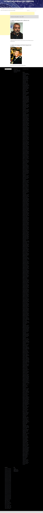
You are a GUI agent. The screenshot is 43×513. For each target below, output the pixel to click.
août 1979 (27, 148)
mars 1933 (24, 353)
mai (6, 504)
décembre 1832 (24, 448)
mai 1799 (23, 456)
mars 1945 (24, 307)
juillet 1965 (24, 215)
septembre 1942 (27, 318)
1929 (6, 485)
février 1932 (26, 356)
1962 (10, 491)
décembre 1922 (24, 387)
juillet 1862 (26, 441)
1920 (7, 483)
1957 (10, 490)
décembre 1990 (24, 95)
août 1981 (27, 138)
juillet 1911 (24, 411)
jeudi (7, 503)
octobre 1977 (27, 156)
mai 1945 (28, 306)
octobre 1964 (27, 218)
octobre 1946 (27, 299)
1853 (7, 475)
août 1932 (24, 356)
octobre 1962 (27, 227)
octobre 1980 (27, 142)
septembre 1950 (24, 281)
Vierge (22, 8)
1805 (9, 471)
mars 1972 (24, 183)
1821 (10, 472)
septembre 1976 (24, 162)
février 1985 (26, 121)
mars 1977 (24, 159)
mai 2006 (23, 74)
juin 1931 (26, 359)
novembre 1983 (24, 128)
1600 (9, 468)
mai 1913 (23, 408)
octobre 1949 (27, 285)
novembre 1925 (24, 378)
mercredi (6, 505)
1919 (6, 483)
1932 (10, 485)
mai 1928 (28, 369)
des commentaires (16, 470)
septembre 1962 (24, 228)
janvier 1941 (26, 323)
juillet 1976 (24, 163)
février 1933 (26, 353)
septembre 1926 (24, 375)
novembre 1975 (24, 166)
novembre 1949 (24, 285)
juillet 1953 (24, 268)
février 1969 (26, 197)
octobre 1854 (24, 443)
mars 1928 (24, 370)
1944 (6, 488)
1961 (9, 491)
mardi (7, 504)
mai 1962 (28, 229)
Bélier (3, 8)
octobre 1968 (27, 199)
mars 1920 (24, 395)
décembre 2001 (24, 76)
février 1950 (26, 283)
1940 (7, 487)
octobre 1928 (24, 368)
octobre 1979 (27, 147)
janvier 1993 (26, 86)
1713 (7, 469)
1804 (7, 471)
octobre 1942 (24, 318)
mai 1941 (23, 323)
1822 (5, 473)
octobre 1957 (27, 249)
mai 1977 (28, 158)
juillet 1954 (24, 263)
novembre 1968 (24, 199)
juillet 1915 (26, 403)
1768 (6, 470)
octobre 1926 (27, 374)
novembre (8, 505)
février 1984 (26, 126)
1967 (10, 492)
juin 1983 (26, 130)
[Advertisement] (5, 25)
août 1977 (27, 157)
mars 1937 (24, 340)
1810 (5, 472)
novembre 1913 (24, 407)
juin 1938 (23, 335)
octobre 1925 (27, 378)
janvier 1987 (26, 112)
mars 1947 (24, 297)
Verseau (20, 8)
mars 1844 (24, 446)
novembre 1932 (27, 354)
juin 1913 (27, 407)
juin (9, 503)
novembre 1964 (24, 218)
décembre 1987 (24, 108)
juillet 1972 (24, 182)
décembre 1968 (27, 198)
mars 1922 (24, 390)
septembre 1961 (24, 233)
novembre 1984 (24, 123)
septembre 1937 (24, 338)
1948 (5, 489)
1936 (9, 486)
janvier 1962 (24, 231)
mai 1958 (28, 246)
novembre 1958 (24, 244)
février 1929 (26, 367)
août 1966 (27, 209)
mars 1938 (28, 335)
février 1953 (26, 269)
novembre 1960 (24, 236)
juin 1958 (26, 246)
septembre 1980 (24, 143)
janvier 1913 (26, 408)
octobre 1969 (27, 194)
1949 (6, 489)
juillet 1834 (28, 447)
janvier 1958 (24, 248)
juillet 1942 (26, 319)
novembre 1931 (27, 357)
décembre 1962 (27, 226)
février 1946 (26, 302)
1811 (6, 472)
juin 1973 (23, 177)
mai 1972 (28, 182)
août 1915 (24, 403)
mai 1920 (28, 394)
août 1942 (24, 319)
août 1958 (27, 245)
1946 (9, 488)
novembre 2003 (24, 75)
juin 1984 (26, 125)
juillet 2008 (27, 73)
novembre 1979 (24, 147)
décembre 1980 (27, 141)
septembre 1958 (24, 245)
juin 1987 (23, 111)
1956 (9, 490)
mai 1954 (28, 263)
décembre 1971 (27, 184)
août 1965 (27, 214)
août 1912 (27, 409)
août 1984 (27, 124)
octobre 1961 (27, 232)
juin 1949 (26, 287)
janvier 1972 (24, 184)
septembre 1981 (24, 138)
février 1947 (26, 297)
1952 (10, 489)
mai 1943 (28, 315)
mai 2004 (28, 74)
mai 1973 (25, 177)
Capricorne (7, 8)
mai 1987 (25, 111)
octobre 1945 (27, 304)
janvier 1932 (24, 357)
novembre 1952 (24, 271)
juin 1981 (26, 139)
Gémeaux (10, 8)
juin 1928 (26, 369)
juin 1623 (27, 461)
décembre (8, 501)
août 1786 (24, 457)
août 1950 (27, 281)
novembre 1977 (24, 156)
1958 (5, 491)
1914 (6, 482)
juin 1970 (26, 191)
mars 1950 (24, 283)
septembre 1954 (24, 262)
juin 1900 (28, 421)
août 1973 (27, 176)
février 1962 (26, 230)
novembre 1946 (24, 299)
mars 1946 (24, 302)
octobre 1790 (26, 456)
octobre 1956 (27, 254)
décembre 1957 (27, 248)
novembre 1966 (24, 208)
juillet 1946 (24, 301)
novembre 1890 (27, 429)
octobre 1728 (24, 460)
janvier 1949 (24, 289)
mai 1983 (28, 130)
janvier (5, 503)
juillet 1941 (26, 322)
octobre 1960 (27, 236)
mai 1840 (23, 447)
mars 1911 (26, 411)
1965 (7, 492)
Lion (11, 8)
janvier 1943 (24, 317)
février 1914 (24, 406)
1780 (7, 470)
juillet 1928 (24, 369)
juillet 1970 (24, 191)
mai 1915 (23, 404)
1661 (6, 469)
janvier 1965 (24, 217)
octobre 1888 (26, 431)
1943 (5, 488)
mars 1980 (24, 145)
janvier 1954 (24, 265)
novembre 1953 (24, 266)
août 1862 (24, 441)
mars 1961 (24, 235)
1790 (10, 470)
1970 (7, 493)
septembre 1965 (24, 214)
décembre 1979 (27, 146)
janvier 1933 (24, 354)
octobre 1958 (27, 244)
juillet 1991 (27, 93)
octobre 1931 (24, 358)
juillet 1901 (24, 421)
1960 (7, 491)
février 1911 (24, 412)
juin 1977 (26, 158)
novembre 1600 (27, 462)
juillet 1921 (24, 392)
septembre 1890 (24, 430)
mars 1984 (24, 126)
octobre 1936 (24, 341)
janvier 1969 (24, 198)
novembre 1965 (24, 213)
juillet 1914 (24, 405)
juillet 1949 (24, 287)
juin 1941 (28, 322)
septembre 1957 (24, 250)
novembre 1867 (24, 440)
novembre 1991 (24, 92)
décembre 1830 (24, 449)
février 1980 (26, 145)
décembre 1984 (27, 122)
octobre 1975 (27, 166)
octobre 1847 (27, 444)
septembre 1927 (24, 372)
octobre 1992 (27, 87)
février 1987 (24, 112)
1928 (5, 485)
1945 (7, 488)
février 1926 (24, 377)
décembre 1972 (24, 179)
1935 (7, 486)
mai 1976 (26, 163)
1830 (9, 473)
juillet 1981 (24, 139)
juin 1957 (26, 251)
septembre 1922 (24, 389)
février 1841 (26, 446)
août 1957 (27, 250)
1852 (6, 475)
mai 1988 (25, 106)
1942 (10, 487)
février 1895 (24, 427)
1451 (6, 468)
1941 (9, 487)
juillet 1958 (24, 246)
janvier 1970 (26, 192)
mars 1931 (28, 359)
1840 (6, 474)
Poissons (13, 8)
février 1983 (26, 131)
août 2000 (27, 77)
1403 (5, 468)
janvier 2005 (26, 74)
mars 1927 (24, 373)
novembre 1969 (24, 194)
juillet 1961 (24, 234)
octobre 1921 (24, 391)
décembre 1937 (24, 337)
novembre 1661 (24, 461)
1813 (7, 472)
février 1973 (24, 178)
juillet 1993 (26, 85)
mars (9, 504)
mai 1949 (28, 287)
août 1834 (26, 447)
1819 (9, 472)
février (8, 502)
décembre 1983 (27, 127)
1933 (5, 486)
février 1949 (26, 288)
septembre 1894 (27, 427)
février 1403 (24, 464)
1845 (10, 474)
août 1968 (27, 200)
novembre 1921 (26, 390)
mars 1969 (24, 197)
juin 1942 (28, 319)
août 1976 (27, 162)
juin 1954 (26, 263)
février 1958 (26, 247)
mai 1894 (23, 428)
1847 (5, 475)
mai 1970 (28, 191)
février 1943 (26, 316)
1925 (7, 484)
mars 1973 (28, 177)
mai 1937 (28, 339)
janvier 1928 (26, 370)
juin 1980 (26, 144)
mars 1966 (24, 211)
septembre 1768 (24, 458)
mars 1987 (28, 111)
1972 (10, 493)
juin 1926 (26, 376)
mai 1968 (28, 201)
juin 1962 (26, 229)
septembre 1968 (24, 200)
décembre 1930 (27, 360)
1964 (6, 492)
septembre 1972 (24, 181)
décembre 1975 (27, 165)
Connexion (15, 468)
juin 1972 (26, 182)
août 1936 (24, 342)
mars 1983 (24, 131)
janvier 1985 (24, 122)
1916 (9, 482)
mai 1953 (28, 268)
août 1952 (27, 272)
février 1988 (24, 107)
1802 (6, 471)
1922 (10, 483)
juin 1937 (26, 339)
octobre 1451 (26, 463)
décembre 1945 (27, 303)
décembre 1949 (27, 284)
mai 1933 (28, 352)
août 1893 (26, 428)
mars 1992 (26, 89)
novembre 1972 (24, 180)
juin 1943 (26, 315)
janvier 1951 (24, 279)
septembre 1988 (24, 105)
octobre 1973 (27, 175)
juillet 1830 (27, 449)
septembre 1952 (24, 272)
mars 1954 (24, 264)
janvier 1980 (24, 146)
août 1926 (27, 375)
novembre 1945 (24, 304)
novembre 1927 (24, 371)
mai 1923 (26, 385)
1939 (6, 487)
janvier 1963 (24, 226)
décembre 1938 (24, 332)
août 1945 (27, 305)
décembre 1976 (27, 160)
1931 (9, 485)
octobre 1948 (27, 290)
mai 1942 (23, 320)
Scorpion (17, 8)
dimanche (6, 502)
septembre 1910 (24, 413)
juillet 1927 (27, 372)
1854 (9, 475)
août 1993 (24, 85)
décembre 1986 (24, 113)
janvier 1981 (24, 141)
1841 (7, 474)
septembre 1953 (24, 267)
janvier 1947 (24, 298)
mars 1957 (24, 252)
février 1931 (24, 360)
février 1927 (26, 373)
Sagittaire (15, 8)
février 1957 (26, 252)
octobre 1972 (27, 180)
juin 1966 (26, 210)
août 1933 (27, 351)
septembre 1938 (24, 334)
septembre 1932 (27, 355)
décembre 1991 (24, 91)
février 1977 (26, 159)
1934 (6, 486)
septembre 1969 (24, 195)
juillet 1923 (24, 385)
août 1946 (27, 300)
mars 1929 (24, 367)
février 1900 (24, 422)
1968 (5, 493)
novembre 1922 (24, 388)
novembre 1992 (24, 87)
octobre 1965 (27, 213)
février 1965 (26, 216)
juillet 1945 (24, 306)
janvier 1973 (26, 178)
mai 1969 (28, 196)
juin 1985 (26, 120)
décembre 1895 (24, 426)
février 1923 (24, 386)
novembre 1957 (24, 249)
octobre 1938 (27, 333)
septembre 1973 (24, 176)
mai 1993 (28, 85)
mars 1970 (24, 192)
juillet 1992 (24, 89)
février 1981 (26, 140)
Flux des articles (16, 469)
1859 (10, 475)
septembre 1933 (24, 351)
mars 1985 (24, 121)
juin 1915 (28, 403)
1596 (7, 468)
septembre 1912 (24, 409)
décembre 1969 (24, 193)
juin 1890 (27, 430)
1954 (6, 490)
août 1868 (27, 439)
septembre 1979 (24, 148)
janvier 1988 (26, 107)
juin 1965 (26, 215)
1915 (7, 482)
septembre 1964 (24, 219)
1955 (7, 490)
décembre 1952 (27, 270)
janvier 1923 (26, 386)
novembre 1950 (24, 280)
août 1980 (27, 143)
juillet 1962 (24, 229)
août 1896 (27, 425)
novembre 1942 (27, 317)
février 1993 (24, 86)
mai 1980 (28, 144)
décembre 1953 (27, 265)
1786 (9, 470)
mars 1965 (24, 216)
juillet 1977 (24, 158)
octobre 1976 (27, 161)
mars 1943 (24, 316)
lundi (5, 504)
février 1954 (26, 264)
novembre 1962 (24, 227)
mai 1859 (27, 442)
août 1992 (27, 88)
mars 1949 (24, 288)
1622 (10, 468)
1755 (5, 470)
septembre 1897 (24, 424)
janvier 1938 (26, 336)
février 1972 (26, 183)
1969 (6, 493)
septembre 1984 (24, 124)
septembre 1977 (24, 157)
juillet (8, 503)
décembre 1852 (24, 444)
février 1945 (26, 307)
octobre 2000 (24, 77)
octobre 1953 (27, 266)
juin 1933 (26, 352)
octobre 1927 (27, 371)
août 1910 (27, 413)
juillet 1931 (24, 359)
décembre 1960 (26, 235)
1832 (10, 473)
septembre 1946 (24, 300)
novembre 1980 (24, 142)
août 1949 (27, 286)
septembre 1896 (24, 425)
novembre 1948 (24, 290)
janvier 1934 (24, 350)
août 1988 (27, 105)
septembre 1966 (24, 209)
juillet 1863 (27, 440)
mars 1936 (28, 342)
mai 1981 (28, 139)
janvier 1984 (24, 127)
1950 (7, 489)
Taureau (19, 8)
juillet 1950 (24, 282)
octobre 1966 (27, 208)
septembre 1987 (24, 110)
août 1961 (27, 233)
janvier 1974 (26, 173)
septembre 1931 (27, 358)
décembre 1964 (27, 217)
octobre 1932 (24, 355)
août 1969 (27, 195)
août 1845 (27, 445)
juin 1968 (26, 201)
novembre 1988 (24, 104)
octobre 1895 (27, 426)
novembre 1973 (24, 175)
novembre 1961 (24, 232)
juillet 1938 (27, 334)
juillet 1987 (27, 110)
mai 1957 (28, 251)
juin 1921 (26, 392)
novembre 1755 (24, 459)
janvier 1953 (24, 270)
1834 (5, 474)
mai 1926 (28, 376)
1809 (10, 471)
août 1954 (27, 262)
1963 (5, 492)
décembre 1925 (27, 377)
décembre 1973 (24, 174)
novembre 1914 (26, 404)
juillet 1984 (24, 125)
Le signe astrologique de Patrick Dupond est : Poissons (21, 45)
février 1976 (26, 164)
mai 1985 (28, 120)
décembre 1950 (27, 279)
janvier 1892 (24, 429)
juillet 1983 (24, 130)
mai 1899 (26, 423)
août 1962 (27, 228)
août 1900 (26, 421)
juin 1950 (26, 282)
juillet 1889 (24, 431)
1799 (5, 471)
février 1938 (24, 336)
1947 (10, 488)
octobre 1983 (27, 128)
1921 (9, 483)
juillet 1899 (24, 423)
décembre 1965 (27, 212)
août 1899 (26, 422)
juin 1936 (26, 342)
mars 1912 (24, 410)
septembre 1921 (27, 391)
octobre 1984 (27, 123)
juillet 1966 (24, 210)
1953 (5, 490)
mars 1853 (27, 443)
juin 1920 (26, 394)
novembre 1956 (24, 254)
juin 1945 (26, 306)
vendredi (6, 508)
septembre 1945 (24, 305)
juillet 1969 (24, 196)
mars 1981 (24, 140)
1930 (7, 485)
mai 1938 (25, 335)
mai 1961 (28, 234)
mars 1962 (24, 230)
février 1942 (24, 321)
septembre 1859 (24, 442)
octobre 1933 (26, 350)
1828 (7, 473)
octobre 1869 (24, 439)
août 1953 (27, 267)
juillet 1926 (24, 376)
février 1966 (26, 211)
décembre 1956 (27, 253)
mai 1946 (28, 301)
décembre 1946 (27, 298)
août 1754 (27, 459)
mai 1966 (28, 210)
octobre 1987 (27, 109)
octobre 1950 (27, 280)
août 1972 (27, 181)
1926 (9, 484)
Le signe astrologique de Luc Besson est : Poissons (20, 21)
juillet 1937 (24, 339)
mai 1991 (23, 94)
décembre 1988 (24, 103)
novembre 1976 (24, 161)
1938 (5, 487)
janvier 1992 (26, 90)
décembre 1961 (27, 231)
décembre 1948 (27, 289)
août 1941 (24, 322)
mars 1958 (24, 247)
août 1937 (27, 338)
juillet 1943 (24, 315)
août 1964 (27, 219)
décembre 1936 (26, 340)
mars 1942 (26, 320)
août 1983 (27, 129)
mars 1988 (28, 106)
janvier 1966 (24, 212)
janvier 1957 (24, 253)
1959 (6, 491)
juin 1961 (26, 234)
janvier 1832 (27, 448)
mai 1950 (28, 282)
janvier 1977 (24, 160)
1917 (10, 482)
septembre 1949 (24, 286)
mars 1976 (24, 164)
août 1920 (24, 394)
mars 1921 (24, 393)
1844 (9, 474)
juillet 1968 (24, 201)
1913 (5, 482)
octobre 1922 (27, 388)
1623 (5, 469)
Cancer (5, 8)
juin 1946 (26, 301)
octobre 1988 (27, 104)
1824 (6, 473)
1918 (5, 483)
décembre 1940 (24, 324)
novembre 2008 (24, 73)
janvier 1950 (24, 284)
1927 (10, 484)
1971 (9, 493)
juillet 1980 (24, 144)
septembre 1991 (24, 93)
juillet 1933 (24, 352)
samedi (10, 506)
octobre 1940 (27, 325)
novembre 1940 (24, 325)
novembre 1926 (24, 374)
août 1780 (26, 457)
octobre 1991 (27, 92)
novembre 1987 (24, 109)
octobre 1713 (27, 460)
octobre (10, 505)
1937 (10, 486)
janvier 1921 (26, 393)
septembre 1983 (24, 129)
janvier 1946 (24, 303)
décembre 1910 (27, 412)
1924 (6, 484)
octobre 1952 (27, 271)
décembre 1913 (27, 406)
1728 (9, 469)
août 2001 (27, 76)
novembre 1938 (24, 333)
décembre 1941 (27, 321)
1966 (9, 492)
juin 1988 (23, 106)
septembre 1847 (24, 445)
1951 (9, 489)
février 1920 (26, 395)
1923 (5, 484)
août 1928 (27, 368)
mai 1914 (26, 405)
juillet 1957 (24, 251)
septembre (8, 507)
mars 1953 (24, 269)
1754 (10, 469)
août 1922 (27, 389)
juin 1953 (26, 268)
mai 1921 (28, 392)
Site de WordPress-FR (16, 471)
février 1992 (24, 90)
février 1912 (26, 410)
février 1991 (26, 94)
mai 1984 (28, 125)
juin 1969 (26, 196)
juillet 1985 (24, 120)
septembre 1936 (27, 341)
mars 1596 (24, 463)
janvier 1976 (24, 165)
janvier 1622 (24, 462)
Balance (2, 8)
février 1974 (24, 173)
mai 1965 (28, 215)
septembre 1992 (24, 88)
